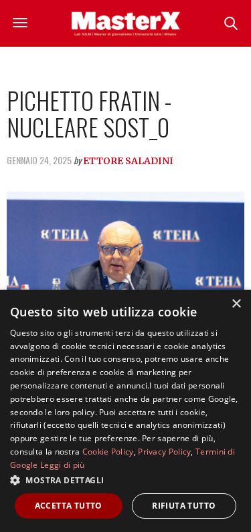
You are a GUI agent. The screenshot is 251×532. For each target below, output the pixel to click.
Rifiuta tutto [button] (184, 505)
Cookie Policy (108, 451)
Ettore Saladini (128, 161)
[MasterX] (125, 23)
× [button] (236, 304)
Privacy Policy (164, 451)
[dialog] (125, 411)
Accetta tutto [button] (68, 505)
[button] (125, 480)
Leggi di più (62, 465)
